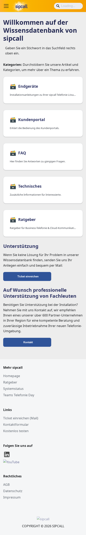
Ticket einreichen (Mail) (20, 418)
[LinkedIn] (6, 457)
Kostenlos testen (16, 431)
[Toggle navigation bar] (6, 6)
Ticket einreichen (28, 276)
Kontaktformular (16, 424)
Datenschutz (12, 491)
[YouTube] (11, 462)
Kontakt (28, 342)
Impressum (12, 497)
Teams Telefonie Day (18, 395)
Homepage (11, 376)
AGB (6, 484)
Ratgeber (10, 382)
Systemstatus (13, 388)
